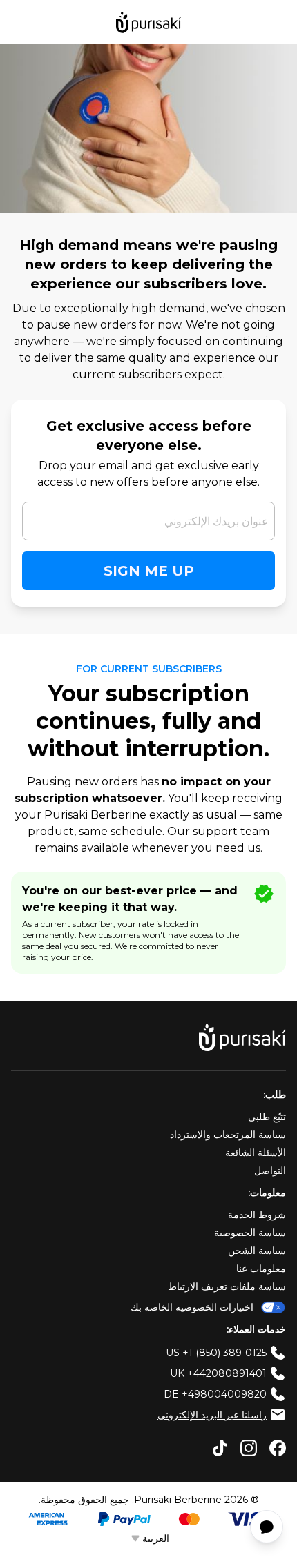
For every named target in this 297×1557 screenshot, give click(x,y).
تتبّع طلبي (267, 1116)
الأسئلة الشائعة (255, 1152)
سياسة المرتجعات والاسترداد (228, 1134)
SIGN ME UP (149, 570)
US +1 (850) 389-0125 (216, 1353)
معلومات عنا (261, 1268)
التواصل (270, 1170)
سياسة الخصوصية (250, 1232)
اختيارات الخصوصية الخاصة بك (192, 1307)
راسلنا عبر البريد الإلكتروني (212, 1415)
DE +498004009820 (215, 1394)
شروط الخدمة (257, 1214)
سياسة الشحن (257, 1250)
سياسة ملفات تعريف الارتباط (227, 1286)
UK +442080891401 (218, 1373)
